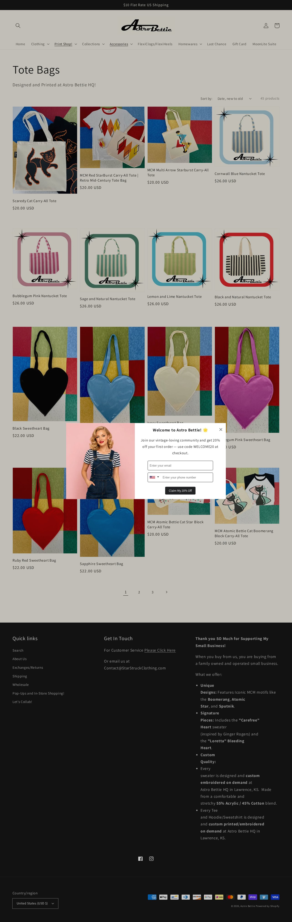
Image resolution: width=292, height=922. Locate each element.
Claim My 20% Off (180, 491)
